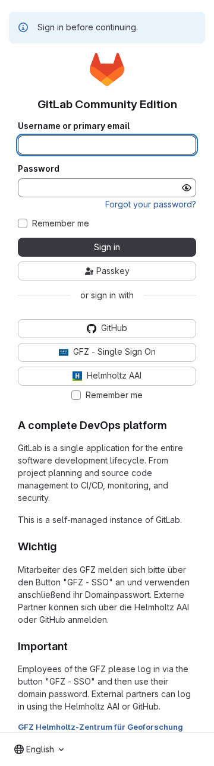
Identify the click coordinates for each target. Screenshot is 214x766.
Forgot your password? (150, 204)
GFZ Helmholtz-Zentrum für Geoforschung (100, 727)
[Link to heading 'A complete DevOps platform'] (173, 425)
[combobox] (39, 749)
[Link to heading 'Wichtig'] (62, 546)
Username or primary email (74, 126)
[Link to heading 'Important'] (74, 646)
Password (38, 169)
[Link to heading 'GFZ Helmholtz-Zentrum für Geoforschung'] (187, 727)
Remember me (60, 223)
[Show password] (186, 187)
